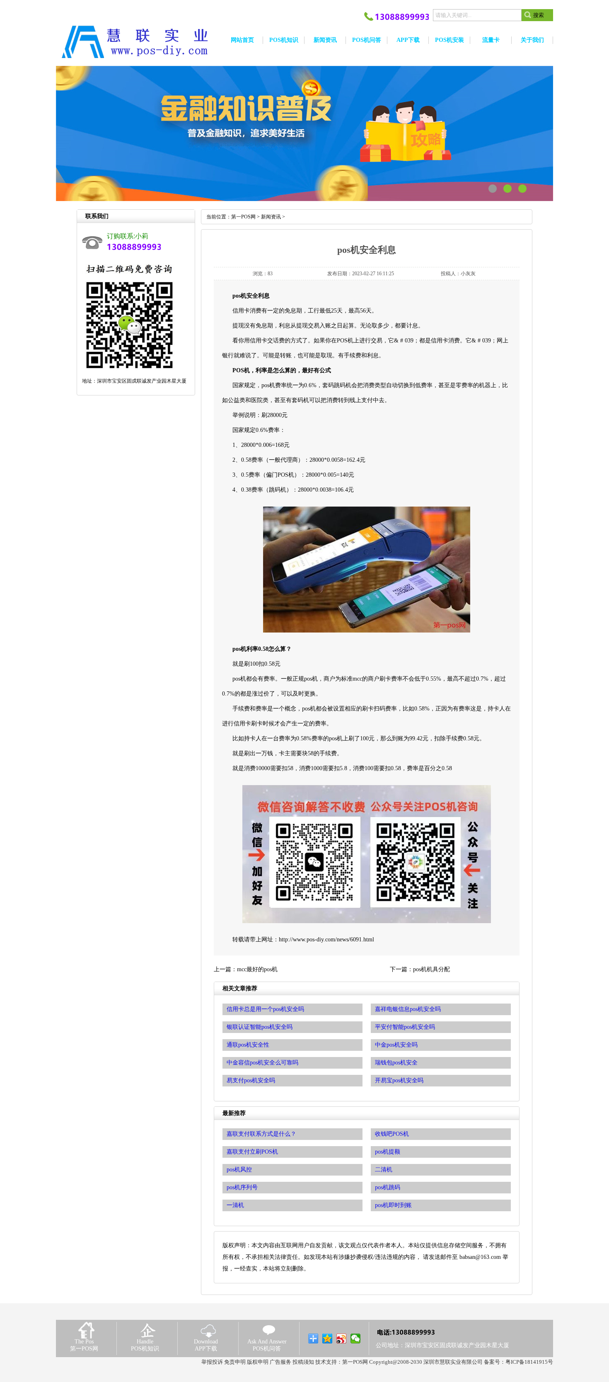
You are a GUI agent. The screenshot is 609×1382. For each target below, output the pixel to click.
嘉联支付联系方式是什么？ (261, 1134)
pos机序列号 (242, 1187)
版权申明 (257, 1362)
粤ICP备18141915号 (529, 1362)
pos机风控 (239, 1169)
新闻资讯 (271, 217)
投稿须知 (303, 1362)
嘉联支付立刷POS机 (252, 1152)
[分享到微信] (355, 1338)
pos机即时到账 (393, 1205)
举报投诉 (212, 1362)
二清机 (383, 1169)
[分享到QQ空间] (327, 1338)
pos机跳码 (387, 1187)
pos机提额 (387, 1152)
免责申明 (235, 1362)
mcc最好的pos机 (257, 969)
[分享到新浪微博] (341, 1338)
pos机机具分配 (431, 969)
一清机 (235, 1205)
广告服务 (280, 1362)
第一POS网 (243, 217)
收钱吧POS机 (392, 1134)
